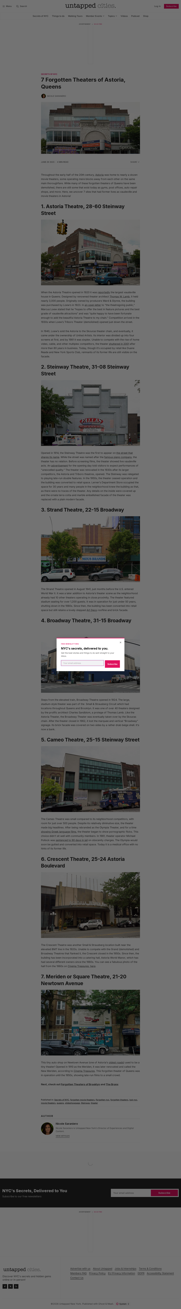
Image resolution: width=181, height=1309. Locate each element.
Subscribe (112, 664)
